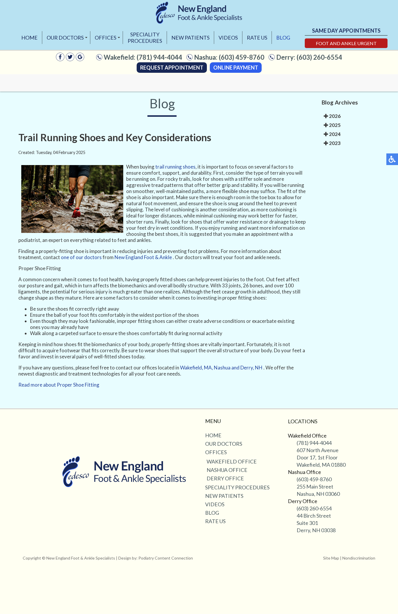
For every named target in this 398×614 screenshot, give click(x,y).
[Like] (60, 59)
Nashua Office (227, 470)
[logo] (199, 12)
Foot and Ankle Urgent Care (346, 44)
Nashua (222, 367)
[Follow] (70, 59)
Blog (283, 37)
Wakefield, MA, (196, 367)
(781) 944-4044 (159, 57)
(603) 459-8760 (241, 57)
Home (29, 37)
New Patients (190, 37)
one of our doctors (81, 257)
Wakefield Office (232, 461)
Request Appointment (171, 67)
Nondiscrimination (358, 557)
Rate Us (257, 37)
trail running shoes (175, 167)
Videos (228, 37)
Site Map (331, 557)
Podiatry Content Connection (165, 557)
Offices (105, 37)
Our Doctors (65, 37)
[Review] (80, 59)
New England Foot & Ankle (144, 257)
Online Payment (235, 67)
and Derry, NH (247, 367)
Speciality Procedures (145, 37)
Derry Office (225, 478)
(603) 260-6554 (319, 57)
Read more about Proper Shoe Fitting (58, 385)
